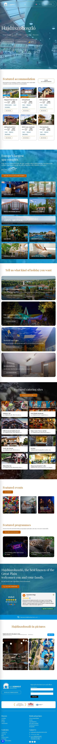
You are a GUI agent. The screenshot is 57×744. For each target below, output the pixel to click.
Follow (51, 634)
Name (32, 691)
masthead (3, 739)
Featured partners (33, 725)
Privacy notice (4, 737)
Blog (2, 735)
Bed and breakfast (33, 723)
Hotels (30, 720)
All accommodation (34, 718)
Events (3, 721)
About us (3, 734)
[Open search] (40, 4)
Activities (3, 718)
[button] (25, 4)
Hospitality (32, 726)
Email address (34, 687)
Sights (3, 720)
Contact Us (4, 732)
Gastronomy (4, 723)
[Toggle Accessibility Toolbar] (3, 741)
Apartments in (32, 721)
